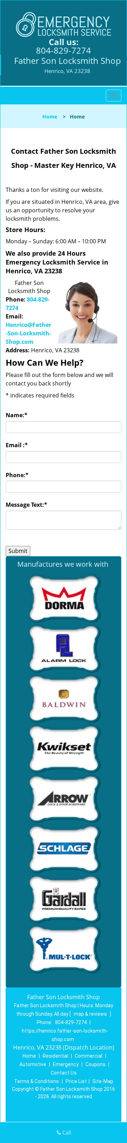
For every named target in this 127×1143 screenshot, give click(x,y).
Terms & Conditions (36, 1081)
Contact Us (64, 1073)
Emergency (66, 1064)
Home (49, 116)
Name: (17, 415)
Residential (55, 1056)
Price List (76, 1081)
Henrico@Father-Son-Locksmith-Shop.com (28, 333)
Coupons (95, 1064)
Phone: (17, 475)
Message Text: (26, 505)
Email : (17, 445)
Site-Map (102, 1081)
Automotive (32, 1064)
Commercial (88, 1056)
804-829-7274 (63, 50)
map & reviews (91, 1014)
